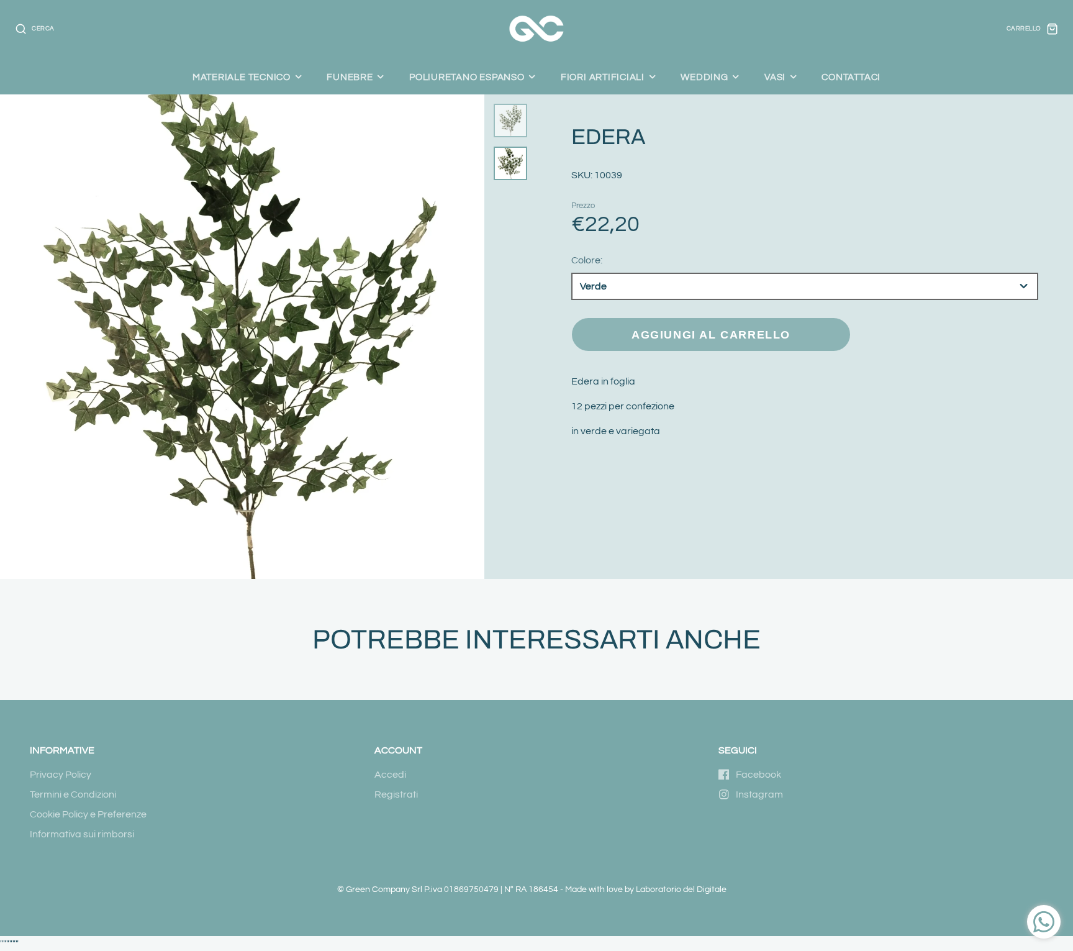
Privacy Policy (60, 775)
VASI (775, 77)
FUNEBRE (350, 77)
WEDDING (704, 77)
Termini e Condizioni (73, 794)
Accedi (390, 775)
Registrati (396, 794)
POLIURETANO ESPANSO (467, 77)
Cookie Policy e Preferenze (88, 814)
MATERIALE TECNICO (241, 77)
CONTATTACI (851, 77)
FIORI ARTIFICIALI (603, 77)
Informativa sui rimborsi (82, 834)
